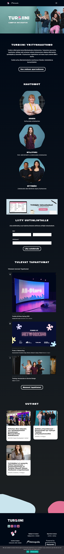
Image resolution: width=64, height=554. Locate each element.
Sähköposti (15, 239)
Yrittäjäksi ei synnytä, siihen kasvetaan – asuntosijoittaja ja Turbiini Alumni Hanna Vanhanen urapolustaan (18, 466)
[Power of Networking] (34, 334)
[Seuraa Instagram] (12, 526)
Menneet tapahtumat (32, 387)
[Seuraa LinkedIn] (9, 526)
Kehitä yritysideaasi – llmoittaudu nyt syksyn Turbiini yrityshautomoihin (45, 431)
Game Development (18, 438)
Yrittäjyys (22, 473)
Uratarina (15, 473)
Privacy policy (34, 551)
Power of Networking (18, 350)
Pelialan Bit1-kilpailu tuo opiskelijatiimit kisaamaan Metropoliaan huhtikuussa (17, 432)
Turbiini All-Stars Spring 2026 (20, 316)
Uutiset (26, 438)
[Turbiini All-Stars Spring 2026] (34, 292)
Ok (28, 551)
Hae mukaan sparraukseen (32, 69)
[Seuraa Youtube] (18, 526)
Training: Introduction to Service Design (24, 378)
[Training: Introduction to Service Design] (34, 365)
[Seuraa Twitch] (15, 526)
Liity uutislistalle (32, 249)
